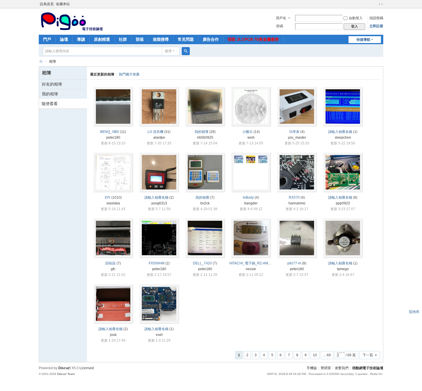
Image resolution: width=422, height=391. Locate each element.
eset (159, 335)
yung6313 (159, 203)
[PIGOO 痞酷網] (71, 21)
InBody (248, 198)
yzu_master (297, 138)
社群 (123, 39)
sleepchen (343, 138)
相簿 (52, 61)
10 (315, 355)
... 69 (327, 355)
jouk (113, 335)
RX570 (294, 198)
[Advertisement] (376, 351)
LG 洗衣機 (155, 132)
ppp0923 (343, 203)
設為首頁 (47, 4)
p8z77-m (294, 263)
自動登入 (356, 18)
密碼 (279, 26)
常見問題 (186, 39)
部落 (140, 39)
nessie (251, 269)
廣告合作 (211, 39)
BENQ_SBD (109, 132)
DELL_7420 (202, 263)
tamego (343, 269)
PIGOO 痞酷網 (41, 61)
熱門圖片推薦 (129, 74)
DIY (108, 198)
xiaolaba (113, 203)
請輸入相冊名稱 (340, 132)
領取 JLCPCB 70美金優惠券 (253, 39)
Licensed (87, 368)
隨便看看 (50, 103)
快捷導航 (363, 40)
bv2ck (205, 203)
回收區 (110, 263)
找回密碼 (376, 18)
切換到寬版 (380, 4)
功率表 (294, 132)
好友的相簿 (52, 84)
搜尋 (168, 51)
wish (251, 138)
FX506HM (156, 263)
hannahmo (297, 203)
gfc (113, 269)
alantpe (159, 138)
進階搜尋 (161, 39)
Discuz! (64, 368)
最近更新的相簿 (102, 74)
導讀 (81, 39)
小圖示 (247, 132)
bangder (251, 203)
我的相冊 (202, 198)
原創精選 (102, 39)
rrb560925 (205, 138)
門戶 (47, 39)
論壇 (64, 39)
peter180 (113, 138)
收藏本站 (63, 4)
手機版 (312, 368)
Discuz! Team (66, 373)
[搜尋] (186, 51)
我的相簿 (50, 94)
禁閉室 (326, 368)
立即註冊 (376, 26)
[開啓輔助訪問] (375, 4)
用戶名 (281, 18)
